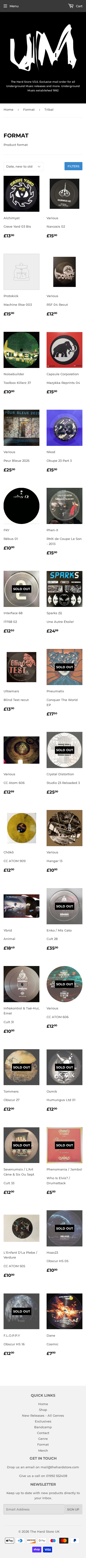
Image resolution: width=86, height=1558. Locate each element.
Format (29, 109)
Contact (43, 1433)
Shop (43, 1410)
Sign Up (73, 1509)
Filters (73, 166)
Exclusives (43, 1421)
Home (8, 109)
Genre (43, 1439)
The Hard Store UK (44, 1531)
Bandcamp (43, 1427)
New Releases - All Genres (43, 1415)
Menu (14, 6)
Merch (43, 1450)
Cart (78, 6)
